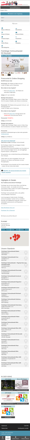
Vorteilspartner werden (23, 428)
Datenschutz (5, 428)
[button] (10, 238)
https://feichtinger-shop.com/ (8, 207)
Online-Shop (12, 90)
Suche (15, 23)
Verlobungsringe (5, 134)
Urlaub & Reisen (15, 438)
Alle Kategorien (5, 47)
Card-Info (26, 425)
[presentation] (2, 64)
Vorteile (8, 438)
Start (3, 438)
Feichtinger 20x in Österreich (8, 210)
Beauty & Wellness (25, 438)
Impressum (4, 425)
